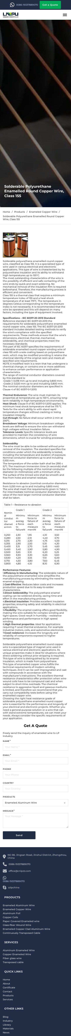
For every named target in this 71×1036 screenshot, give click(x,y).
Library (7, 1024)
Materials (8, 1028)
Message (8, 811)
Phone (7, 769)
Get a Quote (50, 4)
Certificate (9, 987)
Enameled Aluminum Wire (19, 905)
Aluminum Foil (11, 913)
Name (6, 741)
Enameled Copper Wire (43, 212)
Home (6, 212)
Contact (7, 991)
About (6, 983)
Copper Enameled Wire (17, 954)
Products (19, 212)
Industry (8, 1020)
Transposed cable (13, 962)
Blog (5, 1016)
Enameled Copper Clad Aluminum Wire (26, 929)
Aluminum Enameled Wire (19, 950)
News (6, 1032)
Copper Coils (10, 917)
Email (6, 755)
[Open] (65, 15)
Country (8, 783)
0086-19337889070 (27, 4)
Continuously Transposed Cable (21, 933)
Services (8, 999)
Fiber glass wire (12, 958)
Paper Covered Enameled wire (21, 921)
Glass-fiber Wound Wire (17, 925)
